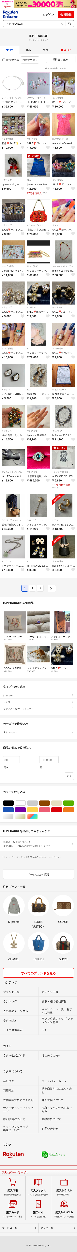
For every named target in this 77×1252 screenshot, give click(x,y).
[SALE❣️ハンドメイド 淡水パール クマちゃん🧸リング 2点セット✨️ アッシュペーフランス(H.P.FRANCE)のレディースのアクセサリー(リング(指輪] (63, 83)
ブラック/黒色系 (13, 803)
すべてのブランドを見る (38, 973)
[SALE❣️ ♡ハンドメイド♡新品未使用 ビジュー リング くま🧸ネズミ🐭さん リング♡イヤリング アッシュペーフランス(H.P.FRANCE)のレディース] (63, 165)
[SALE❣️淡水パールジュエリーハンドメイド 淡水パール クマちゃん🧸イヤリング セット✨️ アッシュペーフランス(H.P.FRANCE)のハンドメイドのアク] (38, 293)
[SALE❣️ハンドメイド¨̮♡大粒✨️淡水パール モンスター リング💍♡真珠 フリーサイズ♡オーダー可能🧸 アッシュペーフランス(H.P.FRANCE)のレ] (13, 334)
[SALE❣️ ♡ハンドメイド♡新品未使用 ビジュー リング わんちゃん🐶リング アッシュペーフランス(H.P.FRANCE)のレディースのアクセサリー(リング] (38, 124)
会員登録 (65, 14)
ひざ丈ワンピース (60, 138)
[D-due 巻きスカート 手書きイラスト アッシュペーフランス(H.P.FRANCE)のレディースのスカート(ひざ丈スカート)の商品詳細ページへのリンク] (63, 375)
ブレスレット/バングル (12, 97)
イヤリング (7, 180)
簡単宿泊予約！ (64, 1192)
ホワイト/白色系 (25, 803)
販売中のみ (12, 60)
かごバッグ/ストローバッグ (38, 225)
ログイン (48, 14)
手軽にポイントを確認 (64, 1214)
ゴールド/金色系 (25, 817)
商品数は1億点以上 (12, 1192)
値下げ (67, 50)
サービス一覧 (9, 1227)
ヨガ (29, 180)
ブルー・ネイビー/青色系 (13, 810)
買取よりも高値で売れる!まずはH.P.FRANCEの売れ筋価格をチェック (26, 843)
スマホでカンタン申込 (13, 1214)
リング (55, 225)
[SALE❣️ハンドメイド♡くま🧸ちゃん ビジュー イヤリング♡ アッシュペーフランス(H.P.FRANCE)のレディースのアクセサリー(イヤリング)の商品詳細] (13, 210)
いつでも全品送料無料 (38, 1192)
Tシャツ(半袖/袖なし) (61, 471)
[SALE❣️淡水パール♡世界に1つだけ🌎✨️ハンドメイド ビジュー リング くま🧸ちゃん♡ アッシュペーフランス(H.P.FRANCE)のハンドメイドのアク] (63, 210)
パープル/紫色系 (25, 810)
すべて (9, 50)
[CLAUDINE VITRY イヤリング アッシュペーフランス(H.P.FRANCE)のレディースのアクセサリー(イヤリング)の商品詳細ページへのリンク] (13, 375)
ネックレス (7, 430)
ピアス (30, 348)
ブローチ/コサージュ (36, 97)
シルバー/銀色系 (13, 817)
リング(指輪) (57, 97)
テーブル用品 (8, 266)
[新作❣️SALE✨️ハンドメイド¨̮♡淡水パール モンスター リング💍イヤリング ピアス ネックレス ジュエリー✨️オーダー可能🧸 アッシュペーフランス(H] (13, 124)
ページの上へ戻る (38, 874)
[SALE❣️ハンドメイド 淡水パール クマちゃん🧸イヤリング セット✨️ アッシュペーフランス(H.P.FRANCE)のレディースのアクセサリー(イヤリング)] (13, 293)
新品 (28, 50)
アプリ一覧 (46, 1227)
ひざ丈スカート (59, 389)
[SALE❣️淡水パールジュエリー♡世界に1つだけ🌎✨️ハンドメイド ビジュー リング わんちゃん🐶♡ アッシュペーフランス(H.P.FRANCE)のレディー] (63, 334)
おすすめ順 (29, 60)
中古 (45, 50)
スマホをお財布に (38, 1214)
